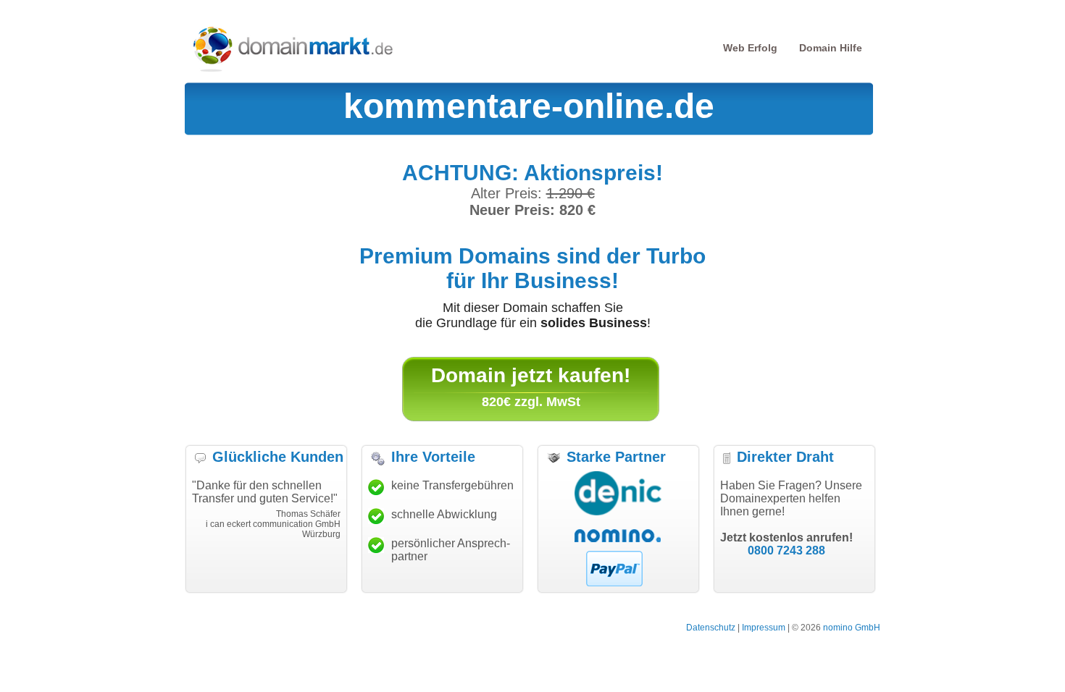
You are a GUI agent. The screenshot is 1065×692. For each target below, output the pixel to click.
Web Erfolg (750, 48)
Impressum (763, 628)
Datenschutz (710, 628)
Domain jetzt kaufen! (530, 375)
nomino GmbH (851, 628)
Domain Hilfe (830, 48)
